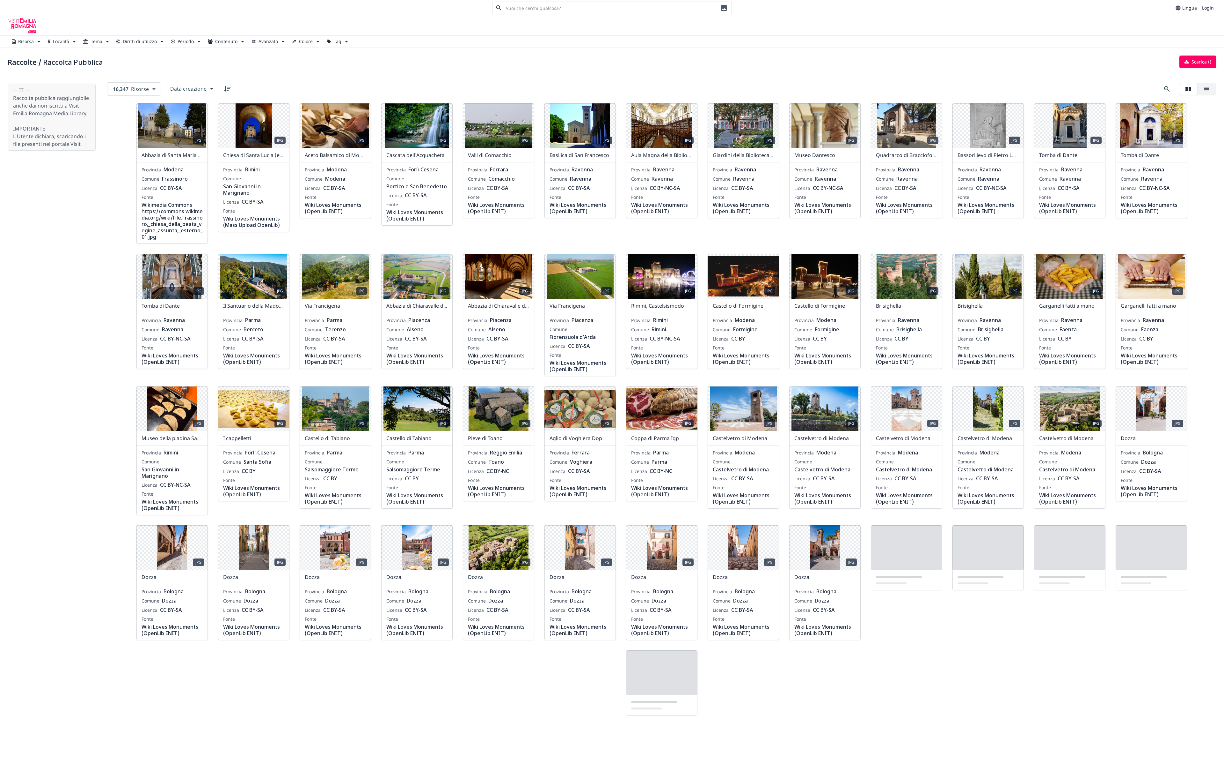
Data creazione (188, 88)
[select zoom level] (1167, 89)
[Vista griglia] (1188, 89)
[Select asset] (199, 112)
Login (1208, 8)
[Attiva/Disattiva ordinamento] (228, 88)
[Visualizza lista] (1207, 89)
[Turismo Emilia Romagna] (22, 25)
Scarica (1200, 62)
